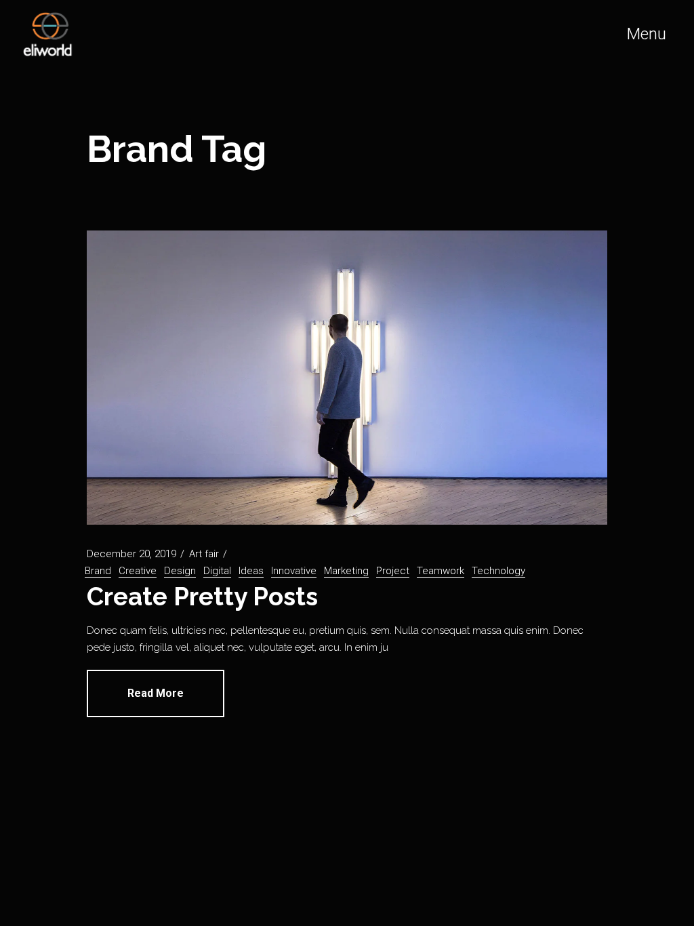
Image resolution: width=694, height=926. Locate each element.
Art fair (204, 554)
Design (180, 571)
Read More (155, 693)
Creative (138, 571)
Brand (98, 571)
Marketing (346, 571)
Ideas (251, 571)
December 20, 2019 (131, 554)
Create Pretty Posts (202, 596)
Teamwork (440, 571)
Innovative (294, 571)
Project (392, 571)
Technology (498, 571)
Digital (217, 571)
